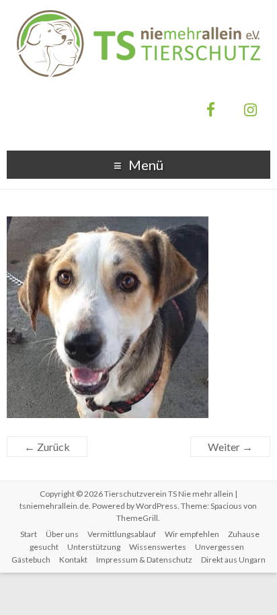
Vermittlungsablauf (121, 534)
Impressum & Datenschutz (144, 560)
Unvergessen (219, 547)
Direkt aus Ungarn (233, 560)
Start (28, 534)
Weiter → (230, 446)
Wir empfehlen (192, 534)
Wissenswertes (157, 547)
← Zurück (47, 446)
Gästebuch (30, 560)
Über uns (62, 534)
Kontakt (73, 560)
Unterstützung (93, 547)
